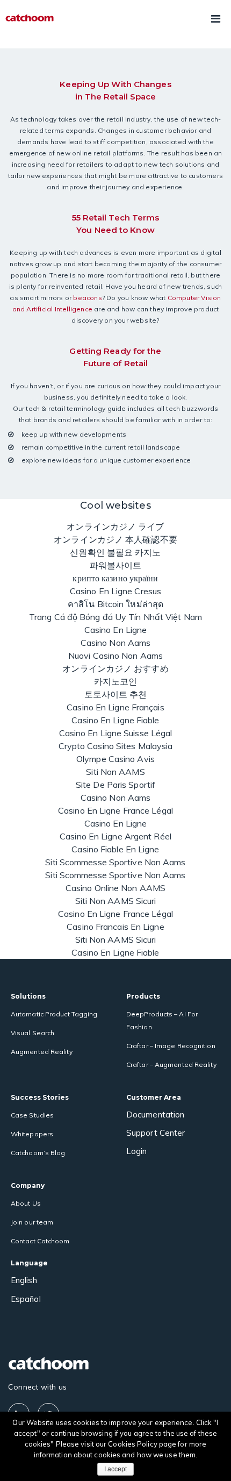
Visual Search (32, 1033)
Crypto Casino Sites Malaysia (116, 745)
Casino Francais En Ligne (115, 926)
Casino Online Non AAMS (115, 887)
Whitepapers (32, 1134)
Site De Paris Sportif (115, 784)
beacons (87, 298)
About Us (26, 1203)
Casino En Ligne (115, 629)
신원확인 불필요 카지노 (115, 552)
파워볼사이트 (116, 565)
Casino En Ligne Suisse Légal (115, 733)
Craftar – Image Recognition (170, 1046)
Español (26, 1299)
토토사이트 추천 (115, 694)
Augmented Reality (42, 1052)
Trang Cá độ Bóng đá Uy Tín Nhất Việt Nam (115, 616)
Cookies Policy (133, 1444)
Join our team (32, 1222)
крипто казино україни (115, 578)
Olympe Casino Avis (115, 758)
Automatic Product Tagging (54, 1014)
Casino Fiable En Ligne (115, 849)
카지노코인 (116, 681)
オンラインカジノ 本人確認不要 (115, 539)
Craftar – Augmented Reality (171, 1064)
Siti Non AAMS (115, 771)
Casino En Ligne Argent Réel (115, 836)
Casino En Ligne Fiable (115, 720)
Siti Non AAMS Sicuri (115, 900)
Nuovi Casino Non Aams (115, 655)
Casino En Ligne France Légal (115, 810)
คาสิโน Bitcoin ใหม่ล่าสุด (115, 604)
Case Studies (32, 1115)
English (24, 1280)
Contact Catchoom (40, 1241)
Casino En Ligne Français (115, 707)
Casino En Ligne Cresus (115, 591)
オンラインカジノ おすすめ (115, 668)
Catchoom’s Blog (38, 1153)
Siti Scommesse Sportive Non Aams (115, 862)
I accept (115, 1469)
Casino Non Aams (116, 642)
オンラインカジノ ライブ (115, 526)
